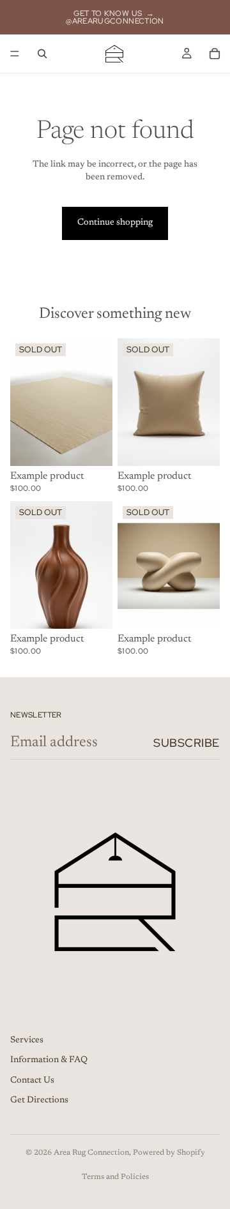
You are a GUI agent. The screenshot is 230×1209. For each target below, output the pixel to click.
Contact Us (32, 1080)
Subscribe (186, 742)
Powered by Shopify (169, 1153)
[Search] (42, 54)
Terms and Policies (115, 1177)
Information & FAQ (49, 1060)
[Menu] (14, 53)
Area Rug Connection (91, 1153)
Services (26, 1039)
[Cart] (215, 54)
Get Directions (39, 1100)
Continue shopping (115, 222)
